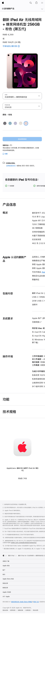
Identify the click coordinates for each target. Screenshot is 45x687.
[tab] (19, 85)
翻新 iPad (11, 555)
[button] (30, 3)
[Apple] (3, 555)
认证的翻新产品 (8, 9)
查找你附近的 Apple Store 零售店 (21, 602)
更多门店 (36, 602)
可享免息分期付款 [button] (13, 46)
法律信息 (28, 610)
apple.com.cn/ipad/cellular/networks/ (23, 542)
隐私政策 (5, 610)
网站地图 (35, 610)
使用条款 (12, 610)
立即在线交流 (11, 166)
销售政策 (20, 610)
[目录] (42, 3)
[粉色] (26, 123)
